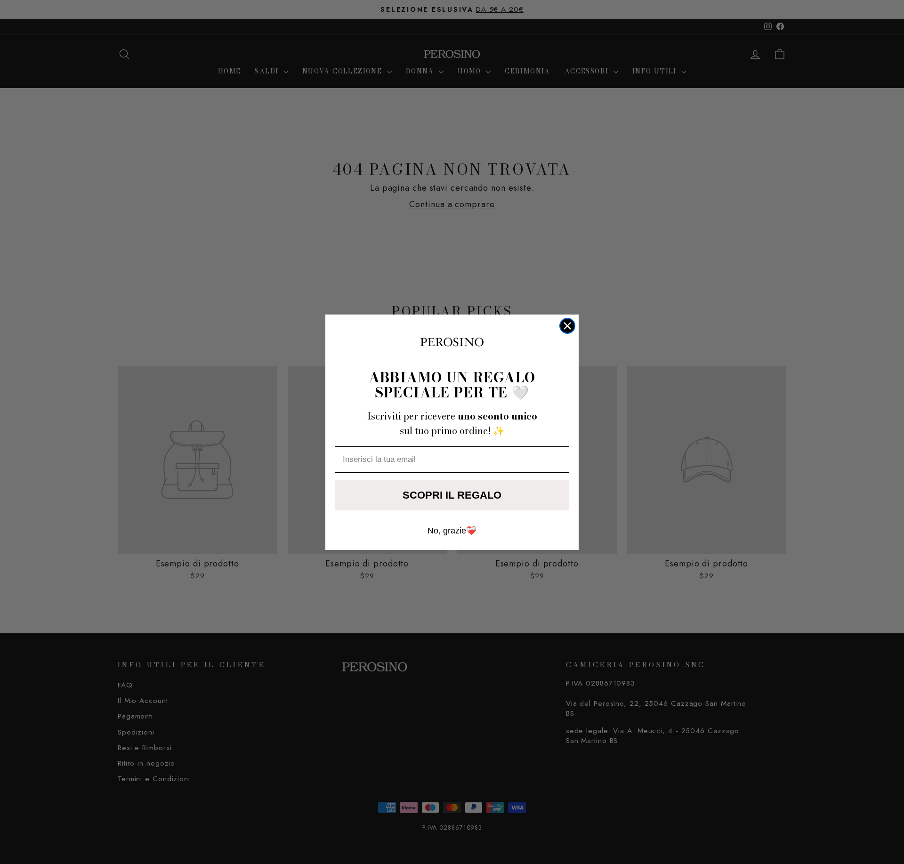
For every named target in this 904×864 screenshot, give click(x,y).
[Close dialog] (567, 325)
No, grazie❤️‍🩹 (452, 530)
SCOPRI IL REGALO (452, 495)
